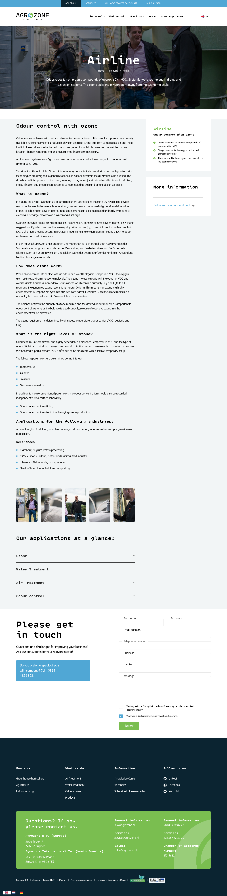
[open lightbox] (27, 505)
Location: (129, 664)
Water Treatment (74, 785)
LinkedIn (173, 778)
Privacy (62, 880)
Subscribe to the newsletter (129, 791)
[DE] (22, 892)
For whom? (96, 16)
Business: (129, 653)
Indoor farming (25, 791)
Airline (126, 71)
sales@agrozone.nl (125, 850)
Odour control (73, 791)
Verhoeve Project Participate (121, 3)
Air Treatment (73, 778)
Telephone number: (135, 641)
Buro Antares (154, 3)
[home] (32, 16)
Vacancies (120, 785)
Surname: (176, 618)
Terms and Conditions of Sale (111, 880)
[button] (97, 16)
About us (136, 16)
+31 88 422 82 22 (174, 825)
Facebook (174, 785)
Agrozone (71, 3)
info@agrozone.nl (124, 825)
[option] (15, 892)
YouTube (174, 791)
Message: (129, 676)
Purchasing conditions (81, 880)
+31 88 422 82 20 (174, 838)
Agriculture (22, 785)
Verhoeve (91, 3)
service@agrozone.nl (126, 838)
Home (101, 71)
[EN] (7, 892)
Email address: (132, 630)
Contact (153, 16)
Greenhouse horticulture (30, 778)
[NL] (15, 892)
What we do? (116, 16)
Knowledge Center (172, 16)
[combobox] (7, 892)
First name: (130, 618)
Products (113, 71)
